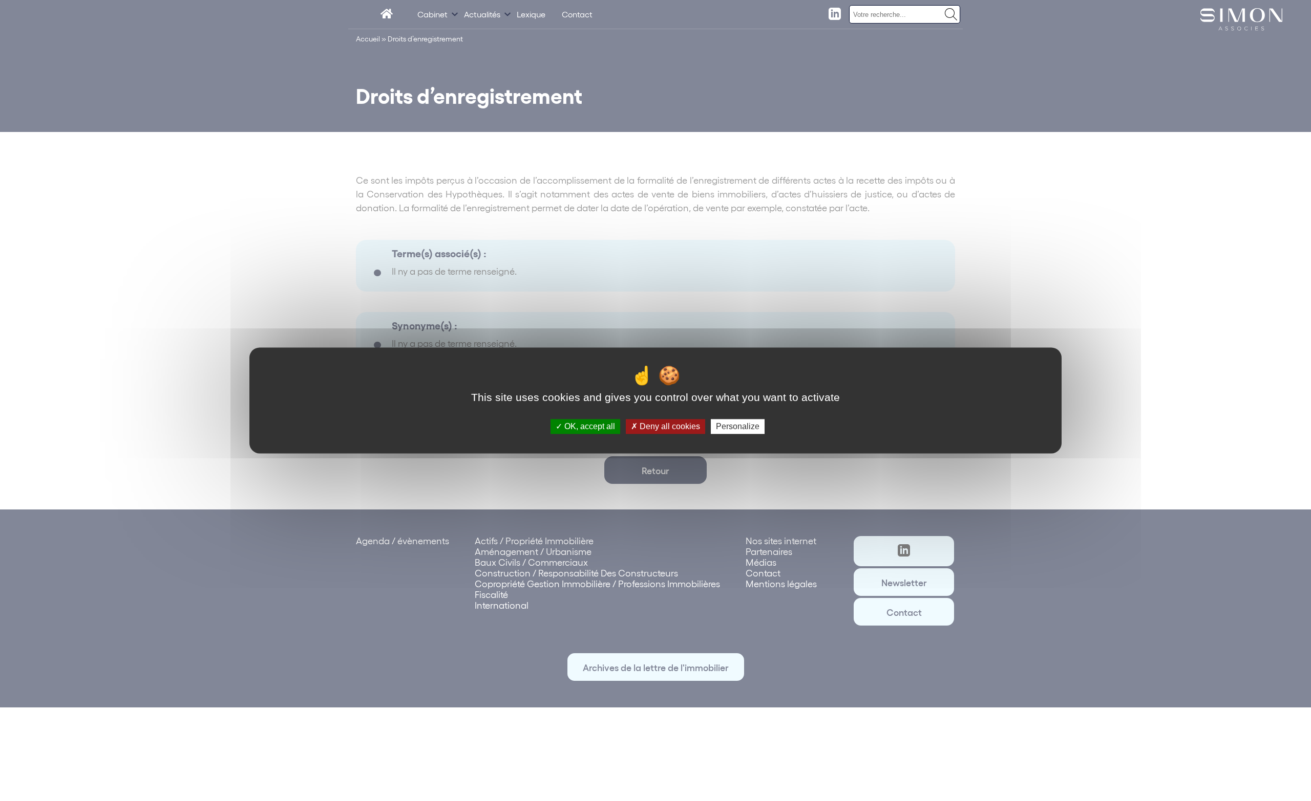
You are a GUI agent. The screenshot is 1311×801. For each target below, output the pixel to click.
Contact (577, 14)
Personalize (737, 426)
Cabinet (432, 14)
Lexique (531, 14)
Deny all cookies (669, 426)
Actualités (482, 14)
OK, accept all (588, 426)
